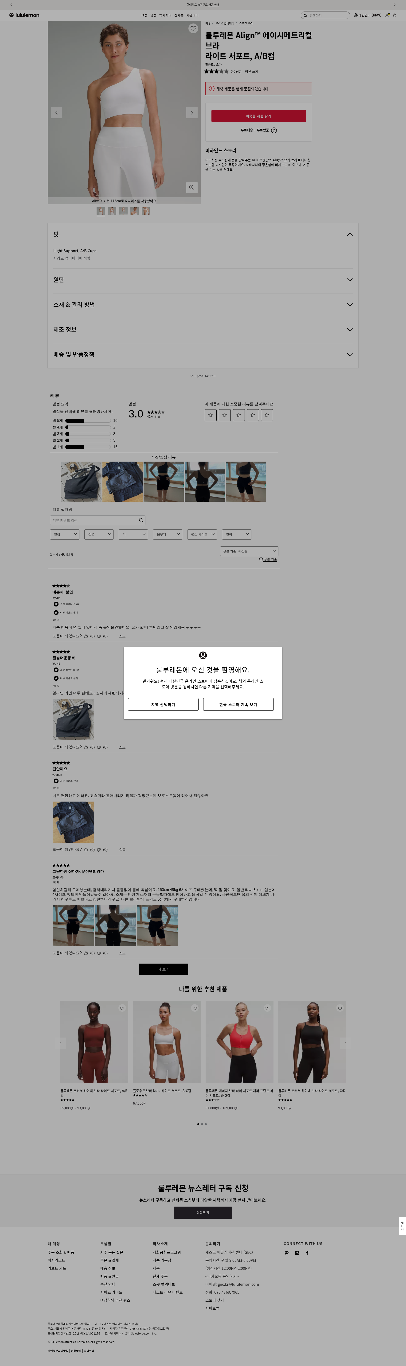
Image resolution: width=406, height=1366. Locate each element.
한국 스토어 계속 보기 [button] (238, 704)
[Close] (280, 651)
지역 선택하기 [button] (163, 704)
